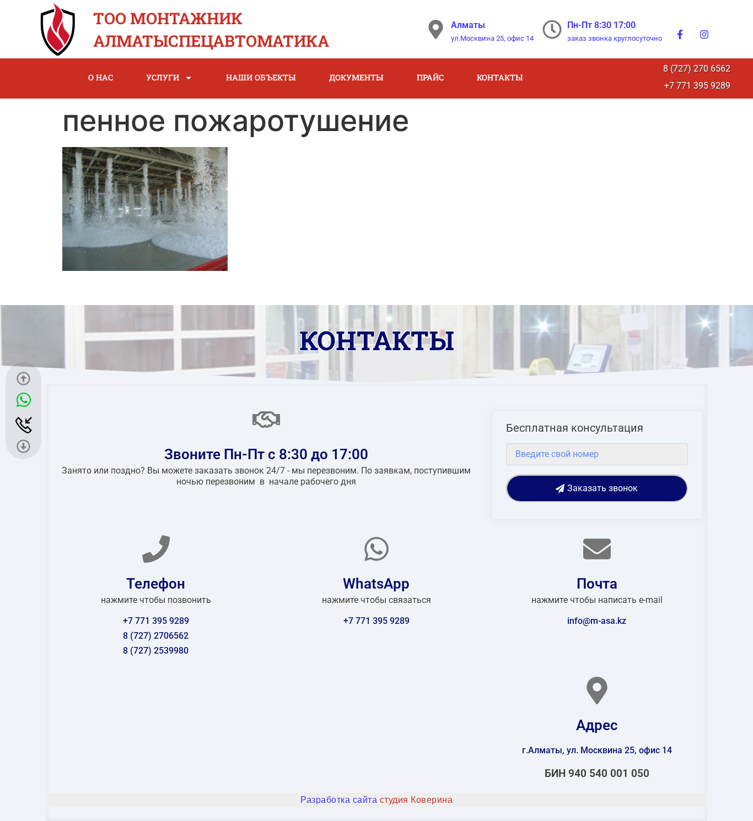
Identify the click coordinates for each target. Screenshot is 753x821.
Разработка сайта (376, 799)
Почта (597, 583)
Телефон (155, 583)
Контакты (500, 77)
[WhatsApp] (376, 549)
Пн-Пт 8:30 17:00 (601, 25)
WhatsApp (376, 583)
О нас (100, 77)
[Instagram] (704, 34)
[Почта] (597, 549)
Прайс (430, 77)
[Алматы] (435, 29)
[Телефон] (156, 549)
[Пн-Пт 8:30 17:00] (552, 29)
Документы (356, 77)
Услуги (162, 77)
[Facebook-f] (680, 34)
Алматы (468, 25)
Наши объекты (261, 77)
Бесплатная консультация (574, 428)
